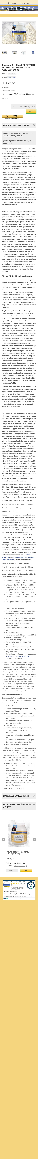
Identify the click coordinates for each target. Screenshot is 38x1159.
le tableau (10, 656)
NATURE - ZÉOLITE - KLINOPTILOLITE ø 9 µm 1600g (18, 853)
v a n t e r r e (11, 77)
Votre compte (24, 3)
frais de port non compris (8, 90)
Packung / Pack (29, 107)
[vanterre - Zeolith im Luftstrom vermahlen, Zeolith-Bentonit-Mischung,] (19, 8)
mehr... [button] (11, 870)
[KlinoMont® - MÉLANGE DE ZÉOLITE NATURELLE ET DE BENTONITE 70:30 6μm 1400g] (5, 52)
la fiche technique (22, 656)
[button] (12, 117)
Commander (12, 3)
